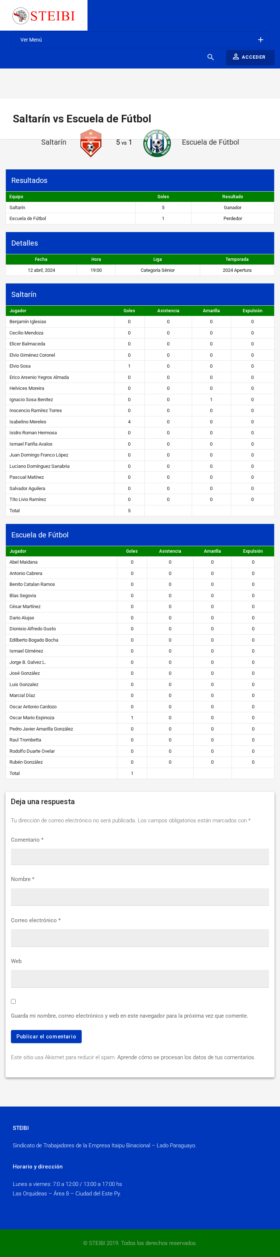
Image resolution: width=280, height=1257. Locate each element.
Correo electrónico (36, 920)
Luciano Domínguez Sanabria (39, 466)
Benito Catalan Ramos (32, 584)
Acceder (248, 56)
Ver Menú (142, 39)
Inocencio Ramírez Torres (35, 410)
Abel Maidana (23, 562)
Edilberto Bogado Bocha (33, 640)
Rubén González (26, 762)
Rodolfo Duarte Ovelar (32, 751)
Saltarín (17, 207)
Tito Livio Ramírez (27, 499)
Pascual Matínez (26, 477)
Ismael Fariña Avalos (30, 444)
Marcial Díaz (22, 695)
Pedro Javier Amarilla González (41, 729)
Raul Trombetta (25, 740)
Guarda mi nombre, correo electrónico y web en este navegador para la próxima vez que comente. (129, 1016)
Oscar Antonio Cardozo (33, 706)
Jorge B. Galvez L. (27, 662)
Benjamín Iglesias (27, 321)
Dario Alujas (21, 617)
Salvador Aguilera (27, 488)
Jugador (17, 310)
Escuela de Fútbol (27, 218)
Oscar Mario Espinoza (31, 717)
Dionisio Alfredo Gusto (32, 628)
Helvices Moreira (26, 388)
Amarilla (211, 310)
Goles (129, 310)
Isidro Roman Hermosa (33, 432)
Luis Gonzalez (23, 684)
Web (16, 961)
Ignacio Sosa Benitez (31, 399)
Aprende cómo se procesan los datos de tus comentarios (185, 1057)
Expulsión (252, 310)
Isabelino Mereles (27, 421)
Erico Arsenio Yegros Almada (39, 377)
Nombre (22, 879)
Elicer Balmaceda (27, 343)
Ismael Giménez (26, 651)
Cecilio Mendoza (26, 333)
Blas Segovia (22, 595)
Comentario (27, 840)
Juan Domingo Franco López (38, 455)
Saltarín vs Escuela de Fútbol (82, 119)
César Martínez (24, 606)
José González (24, 673)
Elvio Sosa (20, 366)
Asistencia (168, 310)
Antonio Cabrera (25, 573)
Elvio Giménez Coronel (32, 355)
